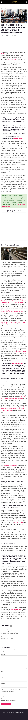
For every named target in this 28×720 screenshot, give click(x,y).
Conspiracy (13, 712)
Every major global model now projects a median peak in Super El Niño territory (13, 310)
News (5, 8)
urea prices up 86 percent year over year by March (13, 397)
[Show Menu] (1, 2)
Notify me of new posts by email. (8, 700)
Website (3, 683)
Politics (8, 712)
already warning (18, 522)
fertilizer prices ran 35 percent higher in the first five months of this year (13, 408)
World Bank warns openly (11, 465)
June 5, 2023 (14, 35)
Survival (18, 714)
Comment (3, 654)
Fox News (3, 54)
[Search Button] (26, 2)
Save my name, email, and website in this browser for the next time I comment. (14, 690)
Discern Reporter (5, 35)
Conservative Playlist (15, 717)
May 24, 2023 (17, 138)
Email (2, 677)
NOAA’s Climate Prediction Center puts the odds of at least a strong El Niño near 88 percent (14, 300)
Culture (17, 712)
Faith (14, 714)
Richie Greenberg (12, 59)
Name (2, 671)
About (4, 712)
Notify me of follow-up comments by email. (10, 696)
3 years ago (10, 630)
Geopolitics (10, 714)
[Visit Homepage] (14, 2)
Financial (22, 712)
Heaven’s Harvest (21, 351)
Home (2, 8)
